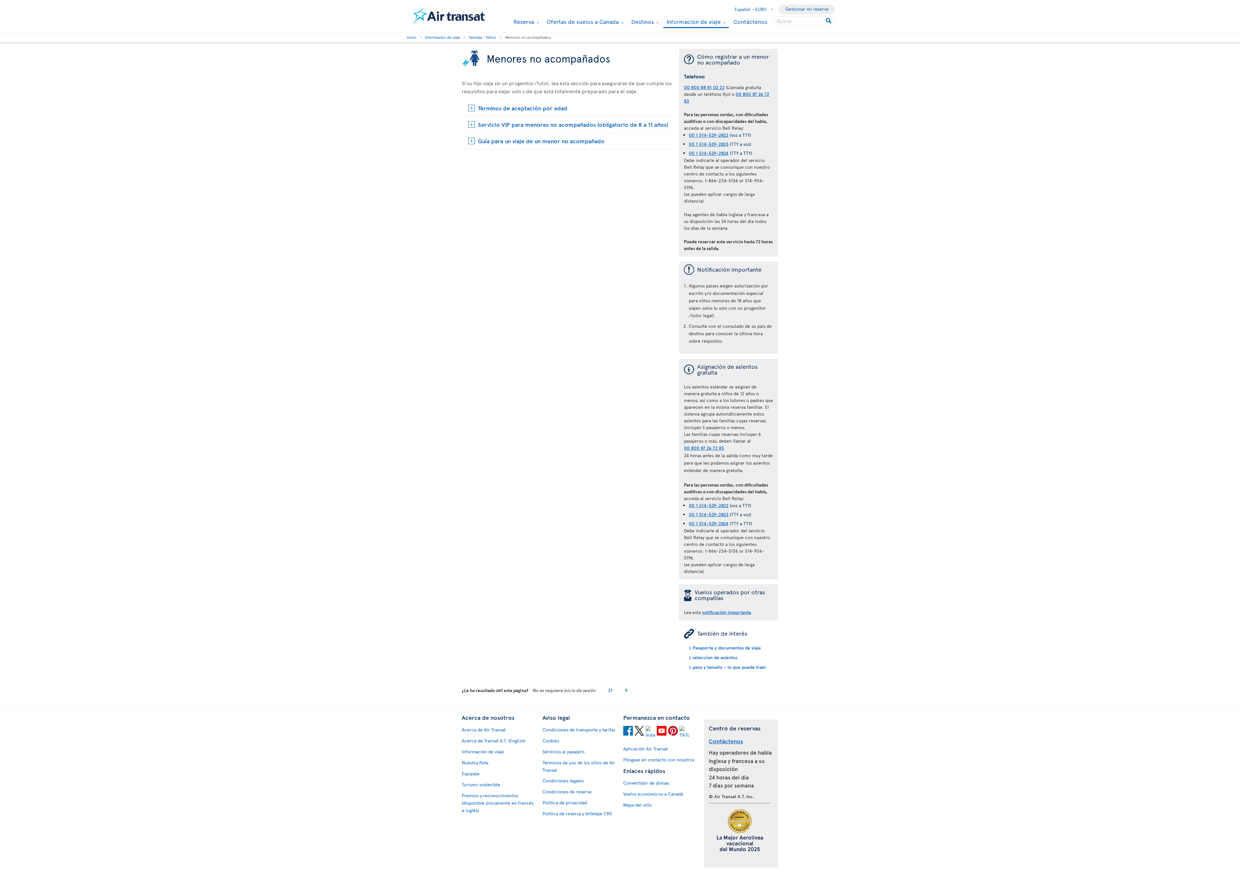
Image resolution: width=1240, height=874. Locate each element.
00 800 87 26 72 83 (704, 448)
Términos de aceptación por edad (522, 108)
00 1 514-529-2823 (708, 144)
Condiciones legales (563, 781)
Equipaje (471, 773)
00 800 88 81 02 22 (704, 87)
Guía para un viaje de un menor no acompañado (541, 141)
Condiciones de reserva (566, 792)
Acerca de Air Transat (484, 730)
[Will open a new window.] (628, 732)
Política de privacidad (564, 802)
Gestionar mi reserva (806, 9)
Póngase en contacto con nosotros (658, 760)
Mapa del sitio (637, 805)
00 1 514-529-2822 (708, 135)
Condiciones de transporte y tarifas (578, 730)
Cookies (550, 741)
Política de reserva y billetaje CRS (577, 813)
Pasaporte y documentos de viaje (727, 648)
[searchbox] (804, 21)
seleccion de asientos (715, 657)
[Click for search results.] (829, 21)
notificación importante (726, 612)
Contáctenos (750, 21)
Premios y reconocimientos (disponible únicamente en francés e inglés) (497, 802)
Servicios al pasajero (563, 751)
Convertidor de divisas (646, 783)
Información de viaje (692, 22)
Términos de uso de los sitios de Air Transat (578, 766)
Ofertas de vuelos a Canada (581, 21)
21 (610, 690)
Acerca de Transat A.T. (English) (493, 741)
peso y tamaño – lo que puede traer (729, 667)
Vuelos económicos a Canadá (653, 794)
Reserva (523, 21)
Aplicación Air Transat (645, 749)
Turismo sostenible (481, 784)
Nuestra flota (475, 762)
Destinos (642, 21)
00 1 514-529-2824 (708, 153)
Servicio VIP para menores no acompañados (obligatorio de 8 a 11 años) (573, 124)
